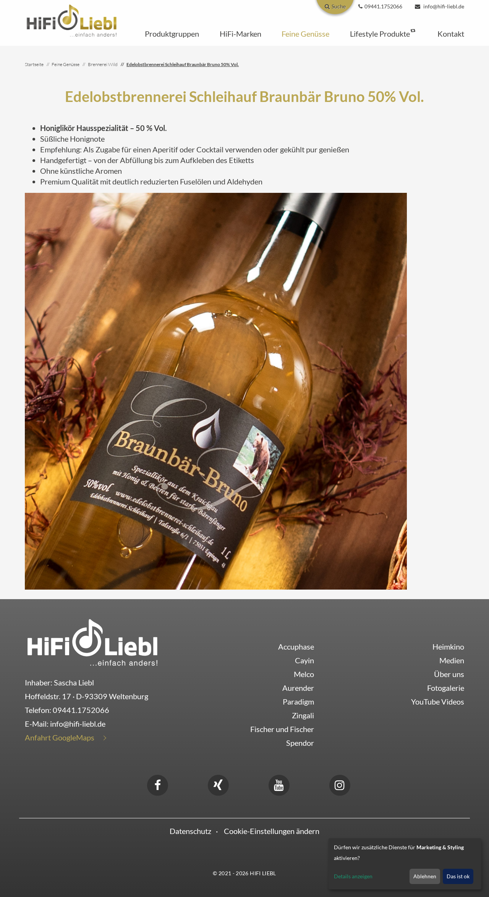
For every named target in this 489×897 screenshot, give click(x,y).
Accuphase (296, 646)
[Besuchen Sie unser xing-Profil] (218, 784)
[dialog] (405, 863)
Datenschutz (190, 831)
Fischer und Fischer (282, 729)
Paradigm (298, 701)
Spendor (300, 742)
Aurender (298, 687)
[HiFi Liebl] (71, 19)
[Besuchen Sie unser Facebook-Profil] (157, 784)
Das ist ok (458, 876)
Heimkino (448, 646)
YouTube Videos (437, 701)
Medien (451, 660)
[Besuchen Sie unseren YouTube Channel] (279, 784)
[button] (172, 33)
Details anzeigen (353, 876)
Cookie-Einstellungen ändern (271, 831)
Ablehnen (424, 876)
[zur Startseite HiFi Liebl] (92, 641)
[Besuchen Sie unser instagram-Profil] (339, 784)
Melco (304, 674)
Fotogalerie (445, 687)
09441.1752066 (81, 709)
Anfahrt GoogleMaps (59, 737)
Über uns (449, 674)
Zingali (303, 715)
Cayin (304, 660)
